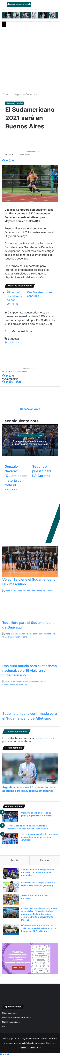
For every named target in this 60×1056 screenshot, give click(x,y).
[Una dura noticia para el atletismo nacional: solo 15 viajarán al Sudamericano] (30, 647)
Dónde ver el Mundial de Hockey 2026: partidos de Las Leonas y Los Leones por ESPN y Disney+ (38, 928)
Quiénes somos (9, 1013)
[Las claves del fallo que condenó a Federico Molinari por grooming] (11, 886)
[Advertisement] (30, 58)
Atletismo (33, 94)
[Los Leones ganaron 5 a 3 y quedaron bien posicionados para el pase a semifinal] (10, 838)
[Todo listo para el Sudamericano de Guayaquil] (30, 604)
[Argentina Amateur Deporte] (19, 4)
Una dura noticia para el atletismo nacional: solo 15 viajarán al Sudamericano (29, 670)
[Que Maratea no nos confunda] (15, 298)
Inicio (8, 94)
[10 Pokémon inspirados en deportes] (11, 899)
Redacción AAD (32, 152)
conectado (41, 738)
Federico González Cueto (30, 1048)
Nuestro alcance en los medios (16, 1017)
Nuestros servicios (11, 1022)
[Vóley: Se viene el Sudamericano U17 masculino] (30, 561)
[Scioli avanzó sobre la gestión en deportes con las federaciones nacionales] (11, 873)
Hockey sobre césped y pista (30, 435)
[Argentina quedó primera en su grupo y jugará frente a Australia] (10, 816)
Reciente (44, 860)
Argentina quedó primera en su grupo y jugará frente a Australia (30, 442)
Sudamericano (13, 342)
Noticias (19, 103)
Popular (15, 860)
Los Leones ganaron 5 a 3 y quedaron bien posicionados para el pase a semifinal (39, 837)
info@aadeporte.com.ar (35, 1043)
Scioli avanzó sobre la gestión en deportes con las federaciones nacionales (37, 872)
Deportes (19, 94)
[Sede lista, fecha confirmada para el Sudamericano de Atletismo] (30, 695)
